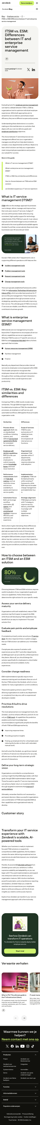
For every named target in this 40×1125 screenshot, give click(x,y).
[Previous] (16, 1018)
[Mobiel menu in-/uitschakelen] (37, 3)
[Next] (24, 1018)
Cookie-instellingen (30, 1117)
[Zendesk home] (6, 3)
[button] (18, 1055)
